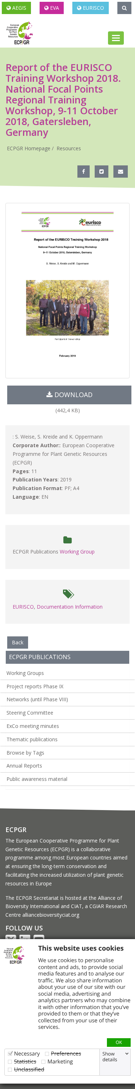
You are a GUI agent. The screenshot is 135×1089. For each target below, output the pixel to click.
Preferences (66, 1053)
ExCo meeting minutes (32, 726)
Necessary (27, 1053)
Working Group (77, 551)
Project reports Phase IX (34, 686)
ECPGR (15, 829)
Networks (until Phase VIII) (37, 699)
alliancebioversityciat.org (50, 914)
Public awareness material (36, 778)
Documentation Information (70, 606)
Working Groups (25, 673)
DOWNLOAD (73, 394)
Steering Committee (29, 712)
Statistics (25, 1061)
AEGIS (18, 7)
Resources (69, 148)
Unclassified (29, 1069)
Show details (110, 1056)
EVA (54, 7)
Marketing (60, 1061)
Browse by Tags (25, 752)
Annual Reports (24, 765)
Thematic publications (32, 739)
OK (119, 1042)
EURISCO (92, 7)
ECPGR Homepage (28, 148)
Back (17, 642)
